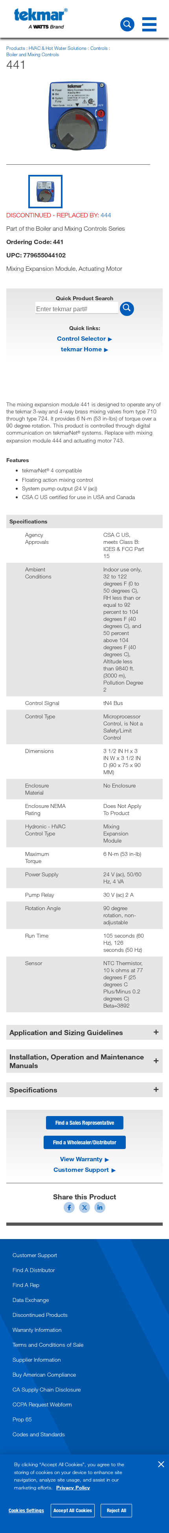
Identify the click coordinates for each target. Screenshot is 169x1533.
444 (106, 214)
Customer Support (81, 1169)
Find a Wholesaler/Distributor (84, 1142)
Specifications (33, 1089)
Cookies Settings (26, 1510)
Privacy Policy (73, 1487)
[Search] (127, 24)
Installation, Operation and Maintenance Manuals (76, 1061)
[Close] (161, 1464)
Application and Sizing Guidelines (66, 1032)
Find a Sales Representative (84, 1122)
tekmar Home (81, 348)
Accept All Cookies (72, 1510)
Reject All (116, 1510)
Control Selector (81, 338)
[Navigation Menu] (149, 24)
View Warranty (81, 1158)
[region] (84, 1493)
